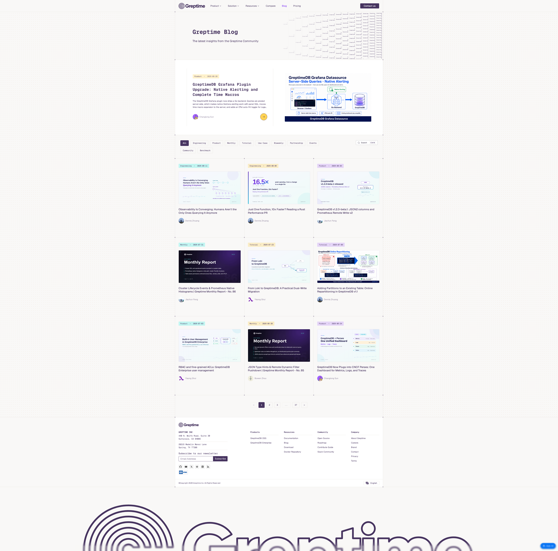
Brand (354, 447)
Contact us (370, 5)
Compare (271, 5)
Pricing (297, 5)
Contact (354, 451)
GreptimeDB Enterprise (260, 442)
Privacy (354, 456)
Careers (354, 442)
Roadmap (322, 442)
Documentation (291, 438)
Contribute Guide (325, 447)
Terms (354, 460)
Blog (284, 5)
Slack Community (326, 451)
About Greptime (358, 438)
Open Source (324, 438)
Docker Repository (292, 451)
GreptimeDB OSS (258, 438)
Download (288, 447)
